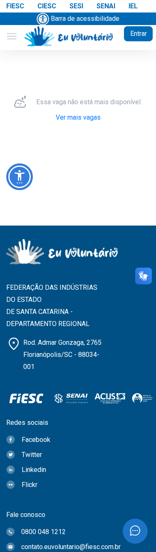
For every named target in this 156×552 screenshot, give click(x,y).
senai (106, 6)
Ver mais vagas (78, 117)
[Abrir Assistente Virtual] (135, 531)
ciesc (46, 6)
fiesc (15, 6)
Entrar (138, 34)
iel (133, 6)
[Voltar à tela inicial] (68, 36)
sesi (76, 6)
